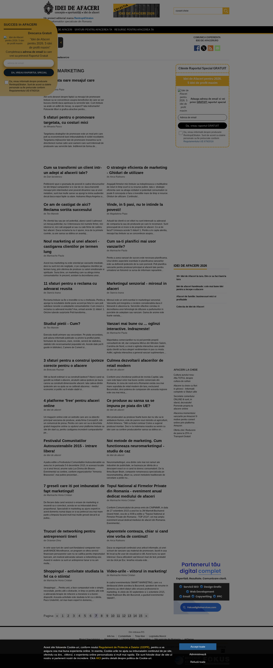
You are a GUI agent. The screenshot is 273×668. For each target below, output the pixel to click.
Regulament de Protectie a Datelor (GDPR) (124, 647)
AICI (98, 658)
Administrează (197, 654)
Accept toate (198, 646)
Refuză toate (197, 661)
